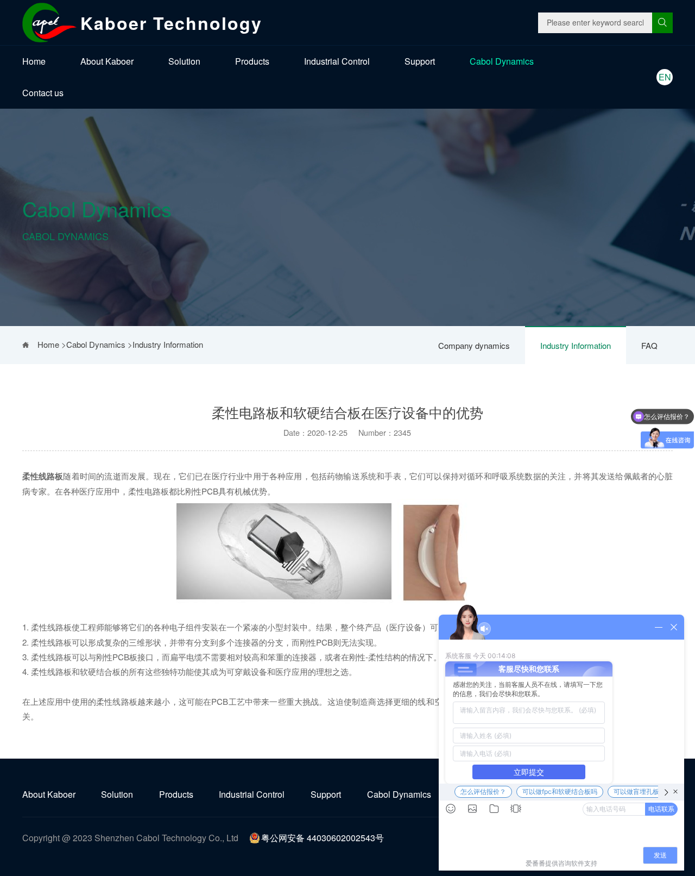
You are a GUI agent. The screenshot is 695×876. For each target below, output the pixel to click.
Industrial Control (337, 61)
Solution (184, 61)
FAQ (649, 345)
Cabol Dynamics (502, 61)
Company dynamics (474, 345)
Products (252, 61)
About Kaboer (107, 61)
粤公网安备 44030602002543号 (322, 837)
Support (420, 61)
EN (665, 77)
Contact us (43, 92)
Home (34, 61)
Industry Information (575, 345)
